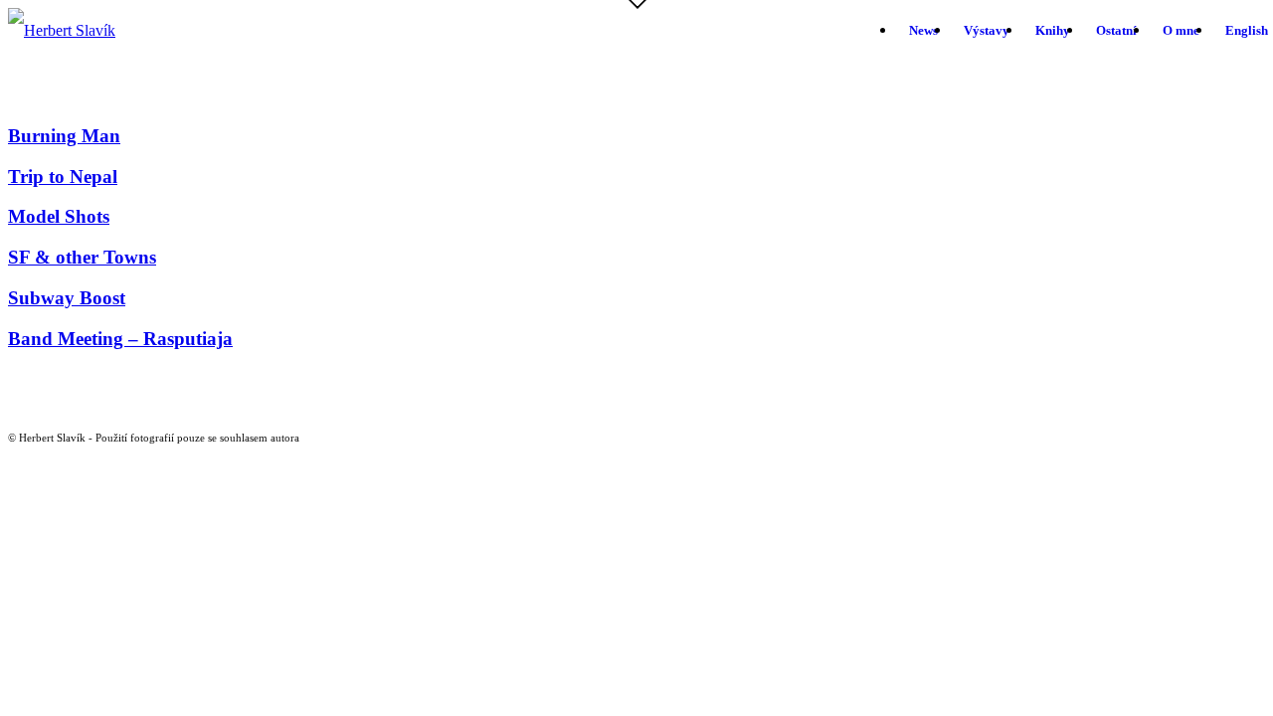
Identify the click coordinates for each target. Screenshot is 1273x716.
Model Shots (58, 216)
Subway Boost (66, 297)
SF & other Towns (82, 257)
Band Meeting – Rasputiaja (120, 338)
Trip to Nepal (62, 176)
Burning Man (64, 135)
